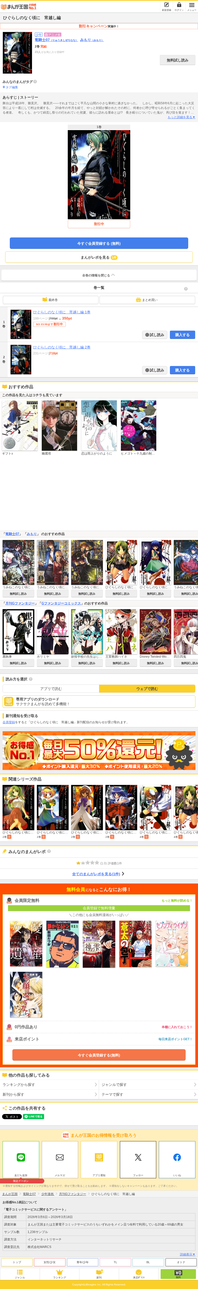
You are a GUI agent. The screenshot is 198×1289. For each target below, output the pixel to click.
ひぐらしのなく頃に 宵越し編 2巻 (61, 347)
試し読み (156, 335)
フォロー (138, 1175)
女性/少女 (50, 1262)
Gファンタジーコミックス (61, 603)
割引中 (99, 224)
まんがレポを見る (99, 257)
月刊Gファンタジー (20, 603)
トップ (17, 1262)
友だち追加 (21, 1176)
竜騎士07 (56, 40)
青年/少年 (83, 1262)
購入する (182, 335)
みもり (92, 40)
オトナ (181, 1262)
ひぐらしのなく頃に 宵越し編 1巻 (61, 312)
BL (148, 1262)
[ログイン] (179, 4)
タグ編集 (12, 87)
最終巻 (53, 300)
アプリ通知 (99, 1175)
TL (115, 1262)
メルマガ (60, 1175)
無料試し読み (177, 60)
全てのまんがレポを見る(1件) (96, 874)
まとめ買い (150, 300)
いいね (177, 1175)
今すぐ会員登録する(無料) (99, 1055)
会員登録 (9, 722)
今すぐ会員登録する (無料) (99, 243)
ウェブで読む (147, 689)
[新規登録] (166, 4)
